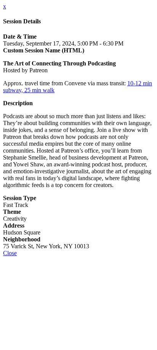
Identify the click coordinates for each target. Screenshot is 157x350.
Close (10, 253)
